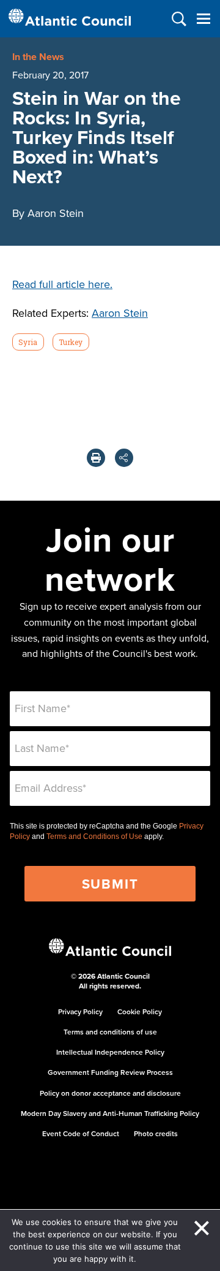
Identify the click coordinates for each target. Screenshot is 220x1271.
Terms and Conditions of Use (94, 836)
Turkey (70, 342)
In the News (38, 57)
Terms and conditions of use (110, 1031)
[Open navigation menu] (203, 18)
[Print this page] (96, 458)
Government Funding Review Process (110, 1072)
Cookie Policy (139, 1011)
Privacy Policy (80, 1011)
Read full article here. (62, 284)
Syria (27, 342)
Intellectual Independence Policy (110, 1052)
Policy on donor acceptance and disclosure (110, 1093)
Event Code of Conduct (80, 1133)
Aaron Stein (120, 313)
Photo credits (156, 1133)
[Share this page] (124, 458)
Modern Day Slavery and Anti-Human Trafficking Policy (110, 1113)
